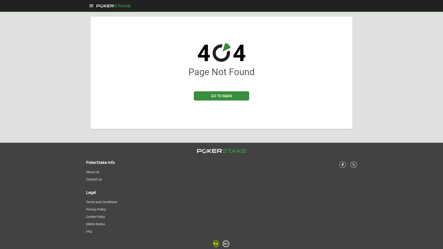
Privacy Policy (96, 209)
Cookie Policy (95, 217)
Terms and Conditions (101, 202)
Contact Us (94, 179)
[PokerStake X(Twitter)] (353, 167)
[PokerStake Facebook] (342, 167)
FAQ (89, 231)
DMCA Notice (95, 224)
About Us (92, 172)
